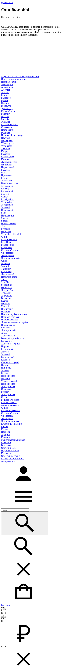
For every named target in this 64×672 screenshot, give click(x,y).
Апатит (5, 92)
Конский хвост (8, 111)
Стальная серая (9, 402)
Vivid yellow (7, 202)
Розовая (5, 391)
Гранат (4, 100)
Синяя (4, 408)
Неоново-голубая (10, 317)
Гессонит (5, 103)
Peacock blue (7, 244)
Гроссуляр (6, 106)
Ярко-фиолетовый (10, 258)
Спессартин (7, 127)
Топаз (4, 279)
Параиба (5, 311)
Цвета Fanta (7, 130)
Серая (4, 397)
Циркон (5, 346)
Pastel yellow (7, 199)
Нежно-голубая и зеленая (14, 314)
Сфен (4, 261)
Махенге (5, 378)
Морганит (6, 164)
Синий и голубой (10, 362)
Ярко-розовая (8, 386)
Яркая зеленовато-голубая (14, 322)
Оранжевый (7, 210)
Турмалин (6, 293)
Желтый (5, 194)
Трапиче (5, 148)
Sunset (4, 220)
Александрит (8, 87)
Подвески (6, 432)
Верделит (6, 298)
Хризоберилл (8, 335)
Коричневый (7, 357)
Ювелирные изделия (11, 424)
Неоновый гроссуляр (11, 135)
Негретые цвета (9, 277)
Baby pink (6, 231)
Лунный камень (9, 162)
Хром (4, 333)
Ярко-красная (8, 375)
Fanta (3, 212)
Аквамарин (7, 84)
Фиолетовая (7, 416)
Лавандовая (7, 418)
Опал (4, 172)
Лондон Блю (7, 290)
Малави (5, 116)
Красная (5, 373)
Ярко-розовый (8, 330)
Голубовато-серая (10, 400)
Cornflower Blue (9, 239)
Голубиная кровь (9, 183)
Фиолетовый (7, 253)
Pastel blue (6, 242)
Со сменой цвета (9, 124)
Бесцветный (7, 191)
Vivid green (6, 146)
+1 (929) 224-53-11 (10, 76)
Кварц (4, 151)
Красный (5, 359)
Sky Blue (5, 282)
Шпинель (6, 367)
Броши (4, 426)
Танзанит (6, 269)
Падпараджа (7, 215)
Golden (4, 196)
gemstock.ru (7, 2)
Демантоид (7, 108)
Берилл (4, 95)
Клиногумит (7, 156)
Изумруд (5, 138)
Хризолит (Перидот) (11, 343)
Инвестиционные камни (13, 79)
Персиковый (7, 167)
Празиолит (6, 175)
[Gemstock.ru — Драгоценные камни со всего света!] (32, 73)
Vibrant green (7, 143)
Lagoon (4, 301)
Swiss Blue (6, 285)
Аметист (5, 89)
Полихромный (8, 223)
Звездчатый (7, 186)
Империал (6, 287)
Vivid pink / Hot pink (11, 234)
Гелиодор (6, 98)
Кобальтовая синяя (10, 410)
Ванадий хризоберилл (12, 338)
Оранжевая (7, 389)
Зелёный (5, 263)
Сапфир (5, 188)
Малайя (5, 119)
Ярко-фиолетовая (10, 421)
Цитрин (5, 365)
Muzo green (7, 140)
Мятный (5, 303)
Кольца (4, 429)
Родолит (5, 114)
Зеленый (5, 207)
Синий (4, 236)
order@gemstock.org (29, 76)
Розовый (5, 154)
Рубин (4, 178)
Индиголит (7, 309)
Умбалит (5, 122)
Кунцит (5, 159)
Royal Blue (6, 247)
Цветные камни (9, 81)
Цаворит (5, 132)
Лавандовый (7, 255)
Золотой (5, 266)
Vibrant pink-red (9, 381)
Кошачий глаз (8, 341)
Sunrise (4, 218)
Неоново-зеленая (9, 319)
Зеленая (5, 370)
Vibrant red (6, 180)
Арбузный (6, 295)
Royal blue (6, 271)
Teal (3, 226)
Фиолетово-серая (10, 405)
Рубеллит (6, 327)
